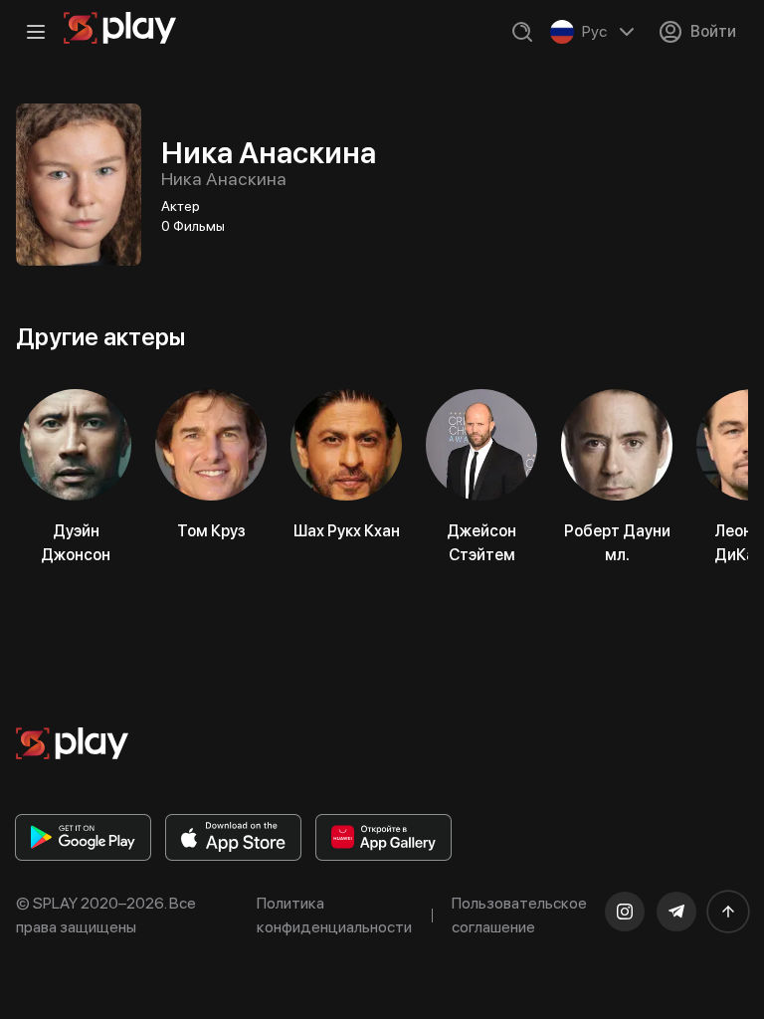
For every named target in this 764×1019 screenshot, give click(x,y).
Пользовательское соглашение (519, 915)
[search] (522, 32)
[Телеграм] (676, 911)
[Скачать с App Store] (233, 837)
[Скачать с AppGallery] (383, 837)
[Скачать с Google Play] (83, 837)
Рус (594, 31)
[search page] (522, 32)
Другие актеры (100, 336)
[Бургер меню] (36, 32)
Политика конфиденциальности (334, 915)
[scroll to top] (728, 911)
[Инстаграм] (625, 911)
